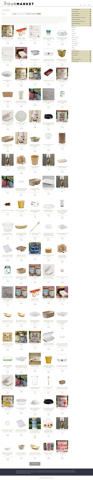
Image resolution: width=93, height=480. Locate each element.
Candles (73, 29)
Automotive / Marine (76, 13)
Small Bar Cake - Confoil (48, 80)
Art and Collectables (76, 9)
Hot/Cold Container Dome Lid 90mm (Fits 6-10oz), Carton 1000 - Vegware (48, 234)
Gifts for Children (75, 37)
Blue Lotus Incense (49, 166)
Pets (72, 57)
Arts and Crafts (75, 11)
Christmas (74, 33)
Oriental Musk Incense (62, 429)
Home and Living (75, 53)
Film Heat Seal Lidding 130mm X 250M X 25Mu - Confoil (62, 102)
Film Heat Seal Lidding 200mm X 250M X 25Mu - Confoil (35, 211)
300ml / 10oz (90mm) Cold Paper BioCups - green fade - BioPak (48, 39)
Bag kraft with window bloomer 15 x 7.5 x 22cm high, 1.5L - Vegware (8, 344)
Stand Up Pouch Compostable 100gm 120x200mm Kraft (21, 167)
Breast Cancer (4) (43, 17)
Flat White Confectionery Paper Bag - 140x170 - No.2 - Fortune (48, 102)
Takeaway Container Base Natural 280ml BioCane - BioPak (34, 145)
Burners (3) (55, 17)
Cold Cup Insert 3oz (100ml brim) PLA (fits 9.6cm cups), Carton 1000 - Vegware (21, 189)
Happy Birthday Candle (35, 255)
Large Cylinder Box (62, 144)
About (89, 5)
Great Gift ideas (75, 43)
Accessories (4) (4, 17)
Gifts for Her (74, 39)
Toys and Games (75, 61)
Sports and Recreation (76, 59)
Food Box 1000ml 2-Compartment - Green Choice (34, 189)
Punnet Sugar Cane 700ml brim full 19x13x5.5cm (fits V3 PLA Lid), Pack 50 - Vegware (21, 366)
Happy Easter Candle (35, 343)
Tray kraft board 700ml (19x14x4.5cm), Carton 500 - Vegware (21, 234)
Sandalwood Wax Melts (21, 144)
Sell (85, 5)
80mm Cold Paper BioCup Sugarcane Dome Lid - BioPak (35, 409)
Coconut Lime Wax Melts (35, 122)
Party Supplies (75, 55)
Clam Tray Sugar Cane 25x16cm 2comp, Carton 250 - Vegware (7, 124)
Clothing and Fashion (76, 19)
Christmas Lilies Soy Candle (48, 298)
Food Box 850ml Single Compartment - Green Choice (7, 145)
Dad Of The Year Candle (62, 122)
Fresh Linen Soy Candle (35, 101)
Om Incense (62, 188)
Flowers (73, 35)
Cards (73, 31)
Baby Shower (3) (21, 17)
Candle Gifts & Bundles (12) (62, 17)
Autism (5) (15, 17)
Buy (81, 5)
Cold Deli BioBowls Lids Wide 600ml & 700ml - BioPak (35, 321)
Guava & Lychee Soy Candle (7, 188)
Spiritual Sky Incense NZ (7, 168)
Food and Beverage (76, 23)
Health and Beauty (75, 51)
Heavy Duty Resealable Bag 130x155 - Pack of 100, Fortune (7, 300)
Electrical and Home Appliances (78, 21)
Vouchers (74, 49)
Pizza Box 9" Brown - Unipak (7, 210)
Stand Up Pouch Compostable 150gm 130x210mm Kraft (62, 256)
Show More (35, 463)
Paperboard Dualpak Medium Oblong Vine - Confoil (7, 366)
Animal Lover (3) (10, 17)
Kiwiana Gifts (74, 45)
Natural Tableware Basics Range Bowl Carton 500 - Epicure (7, 454)
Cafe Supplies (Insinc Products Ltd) (21, 40)
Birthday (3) (32, 17)
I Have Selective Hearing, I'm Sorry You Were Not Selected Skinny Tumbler (35, 431)
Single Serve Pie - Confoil (7, 276)
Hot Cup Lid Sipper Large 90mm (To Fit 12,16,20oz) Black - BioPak (48, 409)
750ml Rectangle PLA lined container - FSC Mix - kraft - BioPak (21, 278)
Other (73, 47)
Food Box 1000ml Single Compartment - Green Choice (48, 321)
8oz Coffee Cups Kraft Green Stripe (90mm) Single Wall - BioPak (48, 366)
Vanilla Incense (8, 166)
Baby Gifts (74, 27)
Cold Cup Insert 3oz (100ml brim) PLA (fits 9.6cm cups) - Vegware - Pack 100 (62, 344)
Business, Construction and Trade (78, 17)
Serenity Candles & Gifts (7, 40)
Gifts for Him (74, 41)
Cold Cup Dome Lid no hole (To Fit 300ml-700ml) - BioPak (62, 39)
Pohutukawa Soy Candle (35, 80)
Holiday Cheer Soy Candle (21, 298)
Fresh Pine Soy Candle (21, 387)
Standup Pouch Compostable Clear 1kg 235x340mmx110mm (48, 431)
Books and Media (75, 15)
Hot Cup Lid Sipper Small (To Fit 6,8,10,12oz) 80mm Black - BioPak (48, 124)
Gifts (73, 25)
